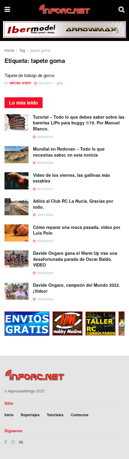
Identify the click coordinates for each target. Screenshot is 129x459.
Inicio (9, 414)
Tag (22, 50)
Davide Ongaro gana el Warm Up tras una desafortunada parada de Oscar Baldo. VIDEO (75, 259)
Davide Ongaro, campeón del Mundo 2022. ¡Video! (76, 288)
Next (121, 324)
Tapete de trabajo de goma (29, 75)
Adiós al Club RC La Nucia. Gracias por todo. (73, 204)
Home (9, 50)
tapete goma (40, 50)
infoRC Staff (20, 83)
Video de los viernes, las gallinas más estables (71, 178)
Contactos (79, 414)
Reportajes (30, 414)
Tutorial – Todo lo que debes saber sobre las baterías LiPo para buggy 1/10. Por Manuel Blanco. (78, 123)
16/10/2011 (45, 83)
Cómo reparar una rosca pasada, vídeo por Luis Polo (76, 230)
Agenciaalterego (21, 390)
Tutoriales (55, 414)
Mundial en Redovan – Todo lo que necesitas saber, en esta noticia (69, 152)
